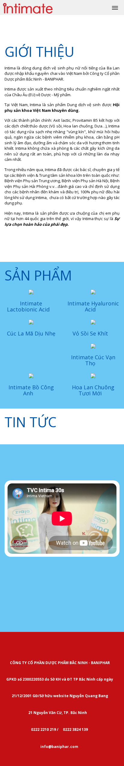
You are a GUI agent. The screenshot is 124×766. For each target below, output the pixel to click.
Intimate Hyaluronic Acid (93, 306)
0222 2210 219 (43, 729)
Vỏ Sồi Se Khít (91, 333)
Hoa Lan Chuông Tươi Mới (93, 390)
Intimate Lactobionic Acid (29, 306)
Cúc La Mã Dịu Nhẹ (31, 333)
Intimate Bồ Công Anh (31, 390)
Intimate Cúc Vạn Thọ (93, 360)
